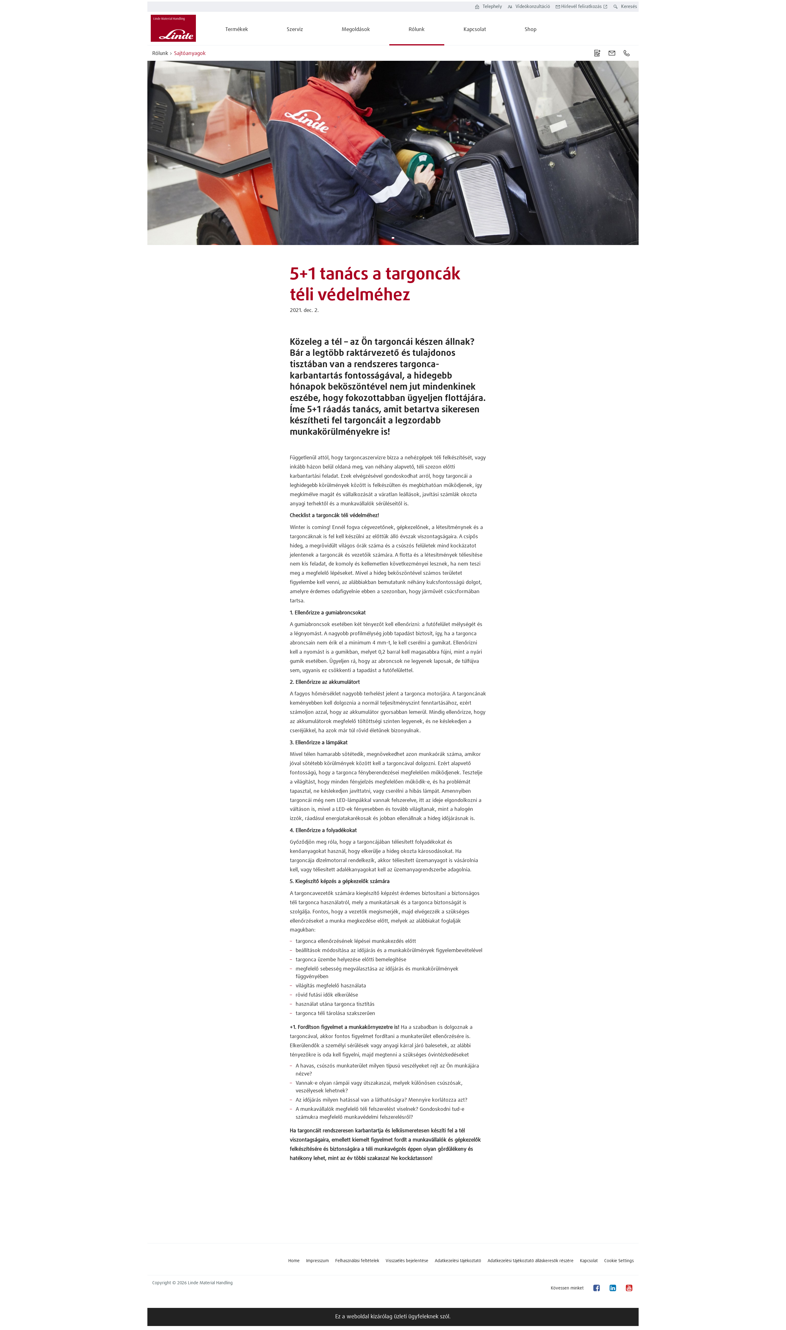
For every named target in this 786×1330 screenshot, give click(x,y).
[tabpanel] (393, 153)
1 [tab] (393, 238)
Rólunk (160, 53)
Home (294, 1261)
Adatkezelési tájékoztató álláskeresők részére (531, 1261)
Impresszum (317, 1261)
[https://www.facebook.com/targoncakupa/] (596, 1288)
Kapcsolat (589, 1261)
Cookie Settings (619, 1261)
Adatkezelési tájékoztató (458, 1261)
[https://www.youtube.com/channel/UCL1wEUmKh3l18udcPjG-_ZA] (628, 1288)
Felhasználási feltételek (357, 1261)
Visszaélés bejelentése (407, 1261)
